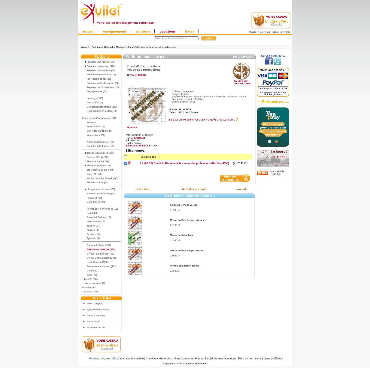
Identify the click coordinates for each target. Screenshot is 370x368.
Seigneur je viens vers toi (184, 205)
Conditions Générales (159, 358)
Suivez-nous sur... (273, 55)
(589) (101, 249)
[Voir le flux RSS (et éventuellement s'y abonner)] (273, 175)
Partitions (97, 47)
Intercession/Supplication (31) (99, 118)
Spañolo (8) (93, 238)
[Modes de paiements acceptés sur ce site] (273, 95)
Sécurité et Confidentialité (128, 358)
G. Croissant (245, 56)
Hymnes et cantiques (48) (101, 193)
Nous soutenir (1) (95, 283)
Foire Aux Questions (223, 358)
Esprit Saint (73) (96, 126)
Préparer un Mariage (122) (101, 66)
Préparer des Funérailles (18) (103, 87)
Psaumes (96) (94, 198)
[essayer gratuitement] (271, 28)
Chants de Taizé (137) (99, 245)
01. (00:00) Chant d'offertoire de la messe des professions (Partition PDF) (184, 163)
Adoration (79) (95, 102)
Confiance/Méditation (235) (102, 107)
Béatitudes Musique (114, 47)
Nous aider (93, 321)
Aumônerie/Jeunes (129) (100, 142)
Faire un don (245, 358)
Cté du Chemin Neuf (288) (101, 257)
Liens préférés (272, 358)
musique (143, 31)
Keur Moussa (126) (97, 262)
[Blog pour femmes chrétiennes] (273, 165)
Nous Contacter (96, 315)
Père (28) (92, 122)
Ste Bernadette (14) (97, 182)
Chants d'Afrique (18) (99, 217)
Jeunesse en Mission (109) (101, 266)
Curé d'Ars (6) (94, 174)
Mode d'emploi (259, 32)
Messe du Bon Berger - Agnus (187, 220)
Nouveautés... (90, 287)
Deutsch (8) (93, 234)
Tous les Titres (90, 291)
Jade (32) (92, 274)
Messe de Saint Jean (181, 235)
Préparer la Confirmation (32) (103, 83)
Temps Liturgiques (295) (100, 153)
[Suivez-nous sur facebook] (269, 64)
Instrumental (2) (96, 221)
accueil (88, 31)
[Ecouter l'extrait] (273, 103)
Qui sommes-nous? (98, 309)
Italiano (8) (93, 230)
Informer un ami (96, 327)
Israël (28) (92, 213)
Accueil (85, 47)
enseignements (115, 31)
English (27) (93, 225)
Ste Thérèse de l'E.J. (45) (100, 169)
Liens (258, 358)
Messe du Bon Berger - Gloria (186, 250)
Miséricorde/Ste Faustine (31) (103, 178)
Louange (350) (95, 98)
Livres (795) (91, 279)
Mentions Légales (99, 358)
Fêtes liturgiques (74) (99, 165)
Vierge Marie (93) (96, 135)
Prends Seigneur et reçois (184, 265)
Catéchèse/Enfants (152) (100, 146)
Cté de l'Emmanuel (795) (100, 253)
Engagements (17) (97, 91)
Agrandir (131, 127)
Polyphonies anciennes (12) (102, 208)
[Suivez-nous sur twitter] (277, 64)
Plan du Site (202, 358)
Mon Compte (281, 32)
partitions (168, 31)
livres (189, 31)
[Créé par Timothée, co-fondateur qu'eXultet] (273, 145)
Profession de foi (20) (99, 78)
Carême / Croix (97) (97, 157)
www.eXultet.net (197, 363)
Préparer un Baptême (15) (101, 70)
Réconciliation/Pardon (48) (102, 111)
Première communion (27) (101, 74)
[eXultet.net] (117, 25)
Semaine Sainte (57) (98, 161)
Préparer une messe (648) (101, 62)
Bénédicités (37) (96, 202)
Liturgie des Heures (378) (101, 189)
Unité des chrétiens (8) (99, 131)
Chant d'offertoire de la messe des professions (151, 47)
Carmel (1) (92, 270)
